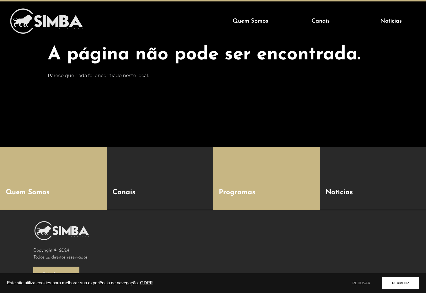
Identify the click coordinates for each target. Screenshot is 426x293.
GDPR (146, 283)
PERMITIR (400, 283)
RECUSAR (361, 283)
